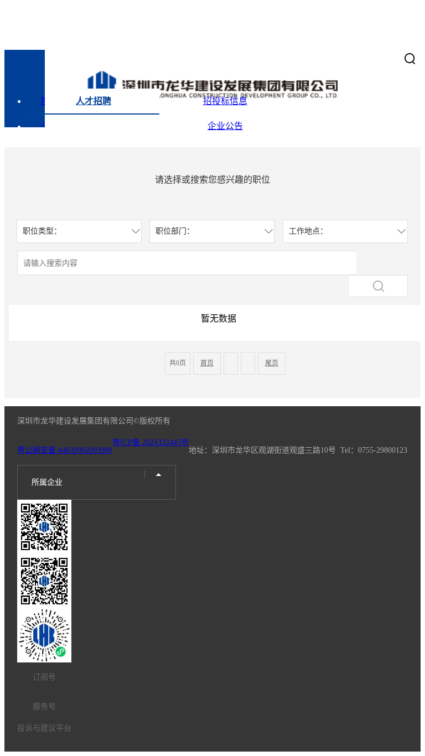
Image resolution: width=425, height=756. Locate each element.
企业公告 (225, 126)
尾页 (271, 363)
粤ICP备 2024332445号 (150, 442)
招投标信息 (225, 101)
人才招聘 (93, 101)
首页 (49, 101)
